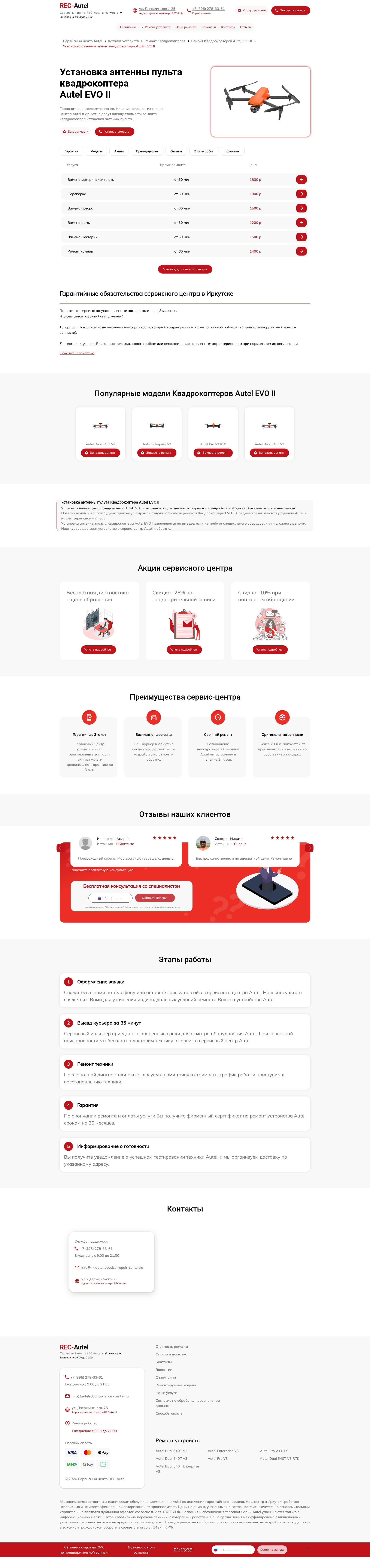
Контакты (228, 27)
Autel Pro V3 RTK (274, 1451)
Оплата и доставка (171, 1354)
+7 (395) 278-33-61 (208, 8)
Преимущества (147, 151)
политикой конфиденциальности (162, 907)
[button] (61, 848)
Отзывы (246, 27)
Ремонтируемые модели (176, 1385)
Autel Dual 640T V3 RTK (279, 1458)
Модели (96, 151)
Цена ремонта (186, 27)
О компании (127, 27)
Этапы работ (203, 151)
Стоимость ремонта (172, 1346)
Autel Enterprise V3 (223, 1451)
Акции (119, 151)
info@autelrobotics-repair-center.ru (100, 1396)
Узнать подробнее (97, 649)
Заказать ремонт (102, 453)
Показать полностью (77, 353)
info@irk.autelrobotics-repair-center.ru (112, 1267)
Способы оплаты (169, 1413)
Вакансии (208, 27)
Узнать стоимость (116, 131)
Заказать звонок (292, 10)
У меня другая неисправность (185, 269)
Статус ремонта (254, 10)
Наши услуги (166, 1393)
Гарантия (71, 151)
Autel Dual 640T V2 (171, 1451)
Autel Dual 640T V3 (171, 1458)
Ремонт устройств (157, 27)
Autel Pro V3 (218, 1458)
